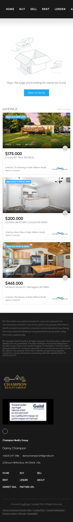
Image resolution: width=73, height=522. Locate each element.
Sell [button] (33, 9)
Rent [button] (46, 9)
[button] (11, 473)
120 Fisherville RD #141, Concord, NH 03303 (26, 222)
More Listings (63, 109)
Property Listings (10, 513)
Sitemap (22, 513)
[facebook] (5, 431)
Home (10, 9)
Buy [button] (22, 9)
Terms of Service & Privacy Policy (17, 510)
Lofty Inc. (26, 504)
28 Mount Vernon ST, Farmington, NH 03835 (27, 287)
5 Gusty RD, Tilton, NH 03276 (19, 157)
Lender (60, 9)
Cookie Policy (39, 510)
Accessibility (32, 513)
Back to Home (36, 92)
